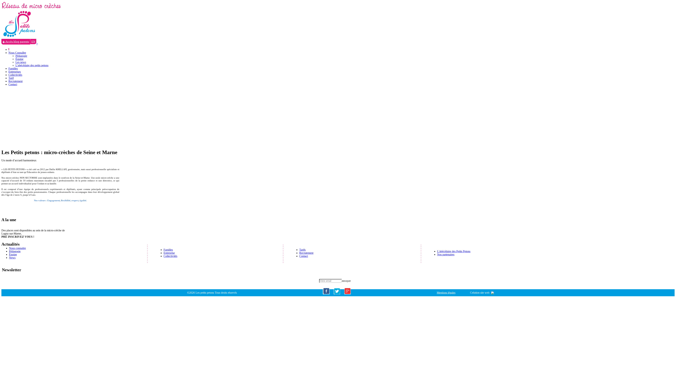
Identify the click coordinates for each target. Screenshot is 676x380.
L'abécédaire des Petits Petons (453, 251)
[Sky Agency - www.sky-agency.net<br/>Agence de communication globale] (491, 292)
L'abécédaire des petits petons (31, 65)
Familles (13, 68)
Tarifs (302, 249)
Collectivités (15, 74)
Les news (20, 62)
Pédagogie (21, 55)
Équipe (19, 59)
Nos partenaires (445, 254)
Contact (12, 84)
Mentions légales (446, 292)
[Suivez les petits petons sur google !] (347, 293)
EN (33, 41)
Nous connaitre (17, 248)
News (12, 257)
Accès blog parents (17, 41)
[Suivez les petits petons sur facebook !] (326, 293)
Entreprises (14, 71)
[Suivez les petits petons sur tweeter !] (337, 293)
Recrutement (15, 81)
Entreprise (169, 252)
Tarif (11, 78)
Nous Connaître (17, 52)
